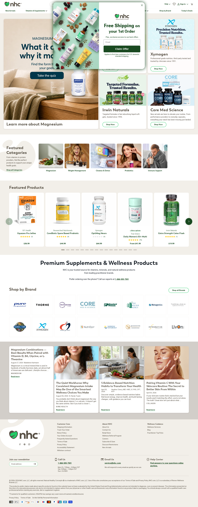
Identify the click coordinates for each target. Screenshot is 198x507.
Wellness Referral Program (111, 436)
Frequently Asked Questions (67, 439)
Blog (148, 430)
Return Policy (61, 433)
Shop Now (158, 69)
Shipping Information (64, 427)
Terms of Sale (62, 442)
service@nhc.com (113, 463)
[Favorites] (174, 4)
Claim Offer (122, 48)
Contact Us (106, 430)
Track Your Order (63, 430)
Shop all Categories (14, 170)
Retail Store (106, 433)
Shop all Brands (178, 290)
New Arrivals (106, 447)
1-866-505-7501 (122, 279)
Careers (105, 439)
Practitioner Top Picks (155, 433)
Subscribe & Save (108, 442)
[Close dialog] (142, 5)
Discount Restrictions (110, 445)
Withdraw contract (64, 450)
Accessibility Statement (65, 447)
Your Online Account (64, 436)
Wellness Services (154, 427)
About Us (105, 427)
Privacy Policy (62, 445)
